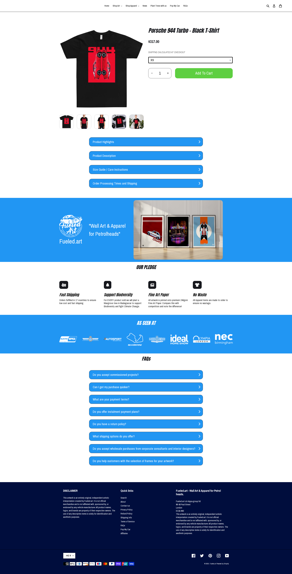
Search (124, 497)
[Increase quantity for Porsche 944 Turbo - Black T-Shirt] (167, 73)
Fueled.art (213, 564)
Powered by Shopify (223, 564)
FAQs (123, 525)
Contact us (125, 505)
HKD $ (68, 555)
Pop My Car (125, 529)
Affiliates (124, 533)
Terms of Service (128, 521)
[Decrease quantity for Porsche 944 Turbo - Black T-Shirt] (151, 73)
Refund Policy (126, 513)
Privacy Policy (126, 509)
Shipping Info (126, 517)
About (123, 501)
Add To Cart (204, 73)
